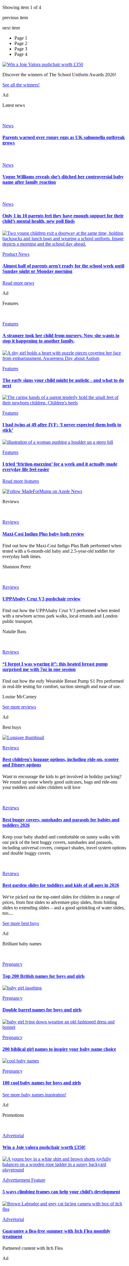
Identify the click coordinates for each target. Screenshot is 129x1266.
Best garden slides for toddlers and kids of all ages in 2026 (60, 885)
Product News (15, 254)
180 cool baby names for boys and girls (41, 1082)
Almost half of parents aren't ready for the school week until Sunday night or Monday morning (63, 268)
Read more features (20, 481)
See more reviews (19, 706)
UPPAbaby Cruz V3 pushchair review (41, 598)
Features (10, 323)
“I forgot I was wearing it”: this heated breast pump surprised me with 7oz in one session (55, 666)
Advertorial (13, 1135)
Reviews (10, 521)
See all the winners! (21, 84)
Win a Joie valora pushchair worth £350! (44, 1147)
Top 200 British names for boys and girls (43, 976)
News (8, 125)
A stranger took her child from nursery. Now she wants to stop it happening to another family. (60, 338)
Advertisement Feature (23, 1180)
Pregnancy (12, 964)
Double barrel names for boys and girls (42, 1009)
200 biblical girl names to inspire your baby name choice (59, 1049)
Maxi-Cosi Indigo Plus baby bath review (43, 533)
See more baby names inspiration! (34, 1094)
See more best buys (20, 923)
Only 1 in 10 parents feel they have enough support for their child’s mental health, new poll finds (63, 218)
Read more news (18, 283)
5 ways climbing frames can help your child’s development (61, 1191)
